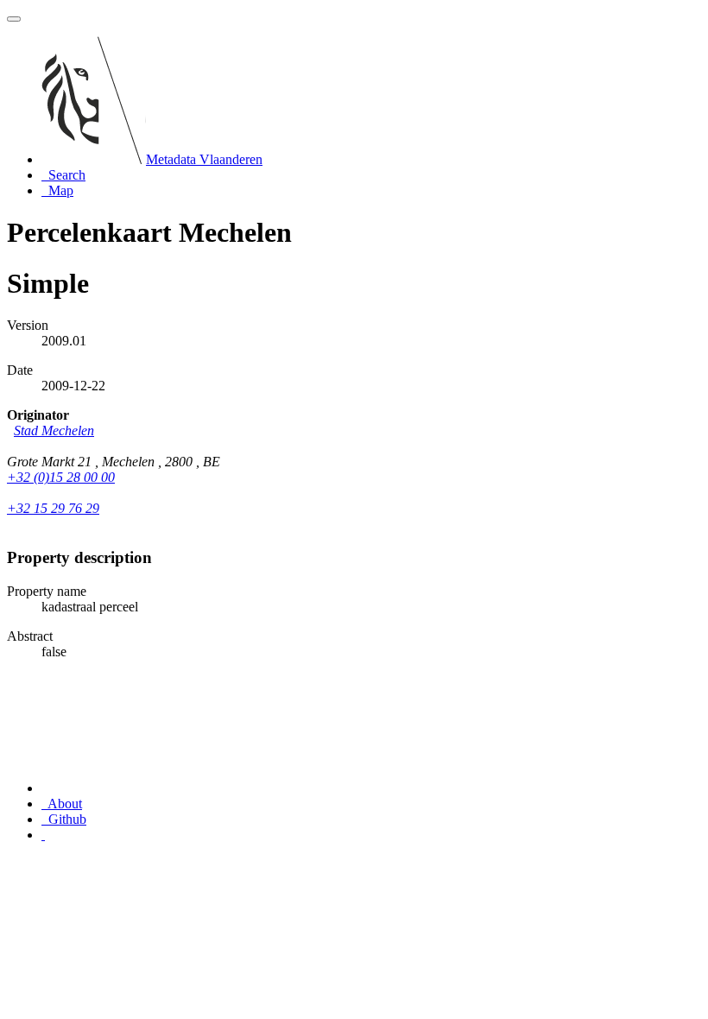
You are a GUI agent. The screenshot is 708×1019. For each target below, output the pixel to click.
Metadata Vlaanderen (204, 159)
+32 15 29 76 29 (53, 508)
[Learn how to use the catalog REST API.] (43, 834)
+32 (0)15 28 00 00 (61, 477)
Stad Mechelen (54, 430)
